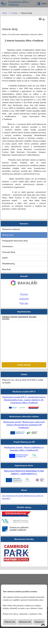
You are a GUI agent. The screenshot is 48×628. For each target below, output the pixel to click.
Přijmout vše (10, 622)
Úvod (4, 13)
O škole (14, 13)
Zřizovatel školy (8, 252)
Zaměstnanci (7, 246)
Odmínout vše (25, 622)
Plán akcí (24, 303)
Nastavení (39, 622)
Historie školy (7, 235)
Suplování (24, 299)
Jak (3, 496)
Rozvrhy (24, 294)
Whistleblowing (8, 264)
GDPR (4, 258)
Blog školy (6, 269)
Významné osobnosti (11, 229)
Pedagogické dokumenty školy (15, 241)
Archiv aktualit (24, 365)
